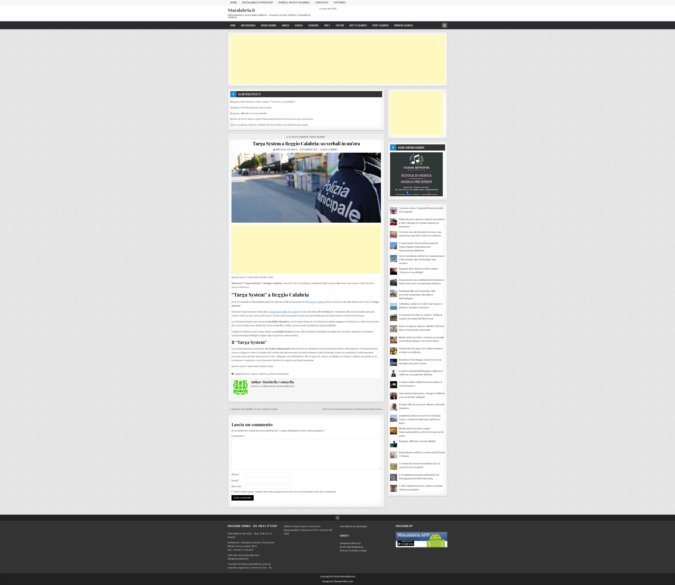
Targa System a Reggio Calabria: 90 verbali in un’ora (306, 143)
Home (233, 2)
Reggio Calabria (268, 25)
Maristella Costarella (286, 149)
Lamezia (285, 25)
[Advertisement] (335, 59)
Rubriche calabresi (403, 25)
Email (236, 480)
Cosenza (299, 25)
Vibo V (327, 25)
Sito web (236, 486)
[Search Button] (337, 518)
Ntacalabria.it (241, 10)
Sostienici (340, 2)
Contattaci (321, 2)
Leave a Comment (330, 149)
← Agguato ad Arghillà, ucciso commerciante (253, 409)
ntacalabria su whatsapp (353, 526)
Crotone (340, 25)
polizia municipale (278, 374)
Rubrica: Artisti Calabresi (294, 2)
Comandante (282, 311)
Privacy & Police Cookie (353, 550)
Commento (239, 436)
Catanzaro (313, 25)
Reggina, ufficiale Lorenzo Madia (248, 113)
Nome (236, 474)
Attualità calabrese (298, 136)
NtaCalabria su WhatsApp (257, 2)
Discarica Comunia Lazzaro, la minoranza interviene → (353, 409)
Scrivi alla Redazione (351, 547)
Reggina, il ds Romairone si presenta (250, 107)
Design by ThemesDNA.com (337, 581)
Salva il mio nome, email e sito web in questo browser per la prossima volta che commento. (285, 491)
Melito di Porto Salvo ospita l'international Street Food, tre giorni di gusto (271, 119)
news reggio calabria (255, 374)
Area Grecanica (248, 25)
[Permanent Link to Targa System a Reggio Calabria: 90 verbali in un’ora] (306, 188)
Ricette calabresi (358, 25)
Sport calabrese (380, 25)
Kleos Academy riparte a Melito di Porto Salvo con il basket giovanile (269, 124)
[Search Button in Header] (444, 25)
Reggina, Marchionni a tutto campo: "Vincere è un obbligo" (262, 101)
